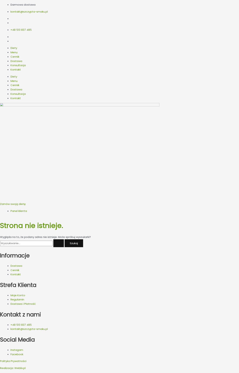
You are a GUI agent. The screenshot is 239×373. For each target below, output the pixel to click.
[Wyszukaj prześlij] (58, 243)
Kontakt (15, 69)
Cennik (14, 56)
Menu (13, 52)
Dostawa (16, 61)
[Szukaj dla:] (32, 243)
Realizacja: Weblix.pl (13, 368)
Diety (13, 48)
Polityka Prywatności (13, 361)
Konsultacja (18, 65)
